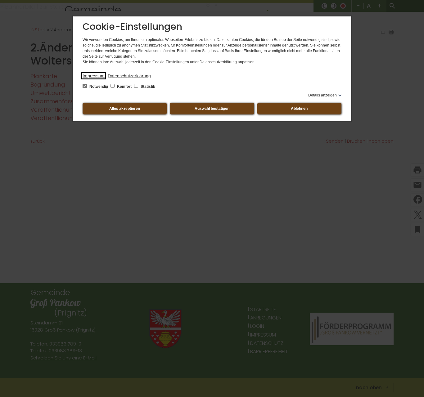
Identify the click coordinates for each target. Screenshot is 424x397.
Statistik (147, 86)
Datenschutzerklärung (129, 75)
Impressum (94, 75)
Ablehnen (299, 108)
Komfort (124, 86)
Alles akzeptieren (124, 108)
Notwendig (98, 86)
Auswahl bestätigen (212, 108)
